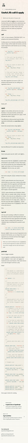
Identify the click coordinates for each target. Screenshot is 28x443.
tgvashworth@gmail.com (7, 430)
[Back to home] (3, 5)
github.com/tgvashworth (7, 434)
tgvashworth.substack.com (8, 435)
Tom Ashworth (5, 429)
